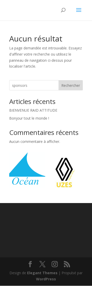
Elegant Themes (42, 272)
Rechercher (70, 85)
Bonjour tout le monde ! (29, 118)
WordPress (46, 279)
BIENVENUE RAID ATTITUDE (33, 110)
